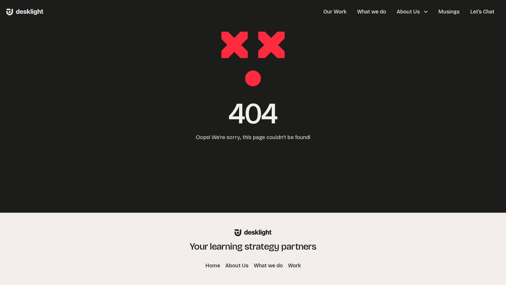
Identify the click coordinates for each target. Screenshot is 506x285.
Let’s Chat (482, 11)
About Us (409, 11)
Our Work (335, 11)
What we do (371, 11)
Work (294, 265)
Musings (449, 11)
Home (212, 265)
